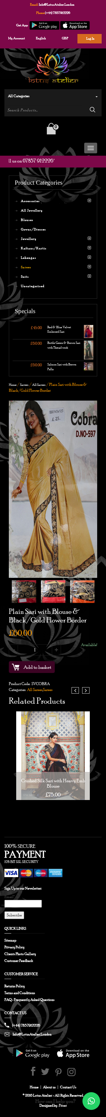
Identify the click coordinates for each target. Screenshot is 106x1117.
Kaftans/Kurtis (34, 248)
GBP (65, 38)
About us (49, 1087)
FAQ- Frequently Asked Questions (29, 999)
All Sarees (39, 385)
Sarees (26, 267)
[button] (91, 1101)
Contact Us (68, 1087)
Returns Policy (14, 986)
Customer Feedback (18, 960)
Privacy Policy (14, 947)
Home (12, 385)
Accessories (30, 201)
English (41, 38)
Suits (25, 276)
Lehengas (28, 258)
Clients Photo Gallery (20, 954)
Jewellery (29, 239)
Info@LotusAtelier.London (56, 4)
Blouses (27, 220)
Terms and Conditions (19, 993)
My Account (16, 38)
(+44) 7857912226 (57, 13)
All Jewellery (32, 210)
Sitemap (10, 940)
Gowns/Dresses (33, 229)
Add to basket (37, 667)
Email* (9, 896)
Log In (90, 38)
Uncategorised (32, 286)
